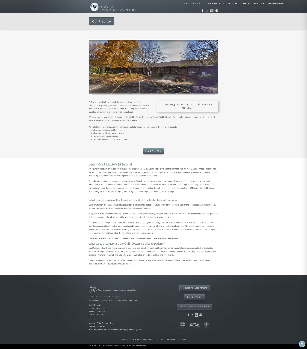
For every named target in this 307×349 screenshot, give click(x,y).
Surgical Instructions (216, 3)
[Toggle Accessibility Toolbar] (302, 344)
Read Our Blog (153, 151)
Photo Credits (159, 339)
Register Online (194, 297)
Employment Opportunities (176, 339)
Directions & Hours (275, 3)
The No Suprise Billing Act (143, 339)
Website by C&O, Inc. (139, 345)
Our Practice (101, 21)
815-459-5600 (100, 312)
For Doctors (246, 3)
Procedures (233, 3)
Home (186, 3)
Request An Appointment (194, 288)
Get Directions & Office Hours (194, 306)
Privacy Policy (126, 339)
